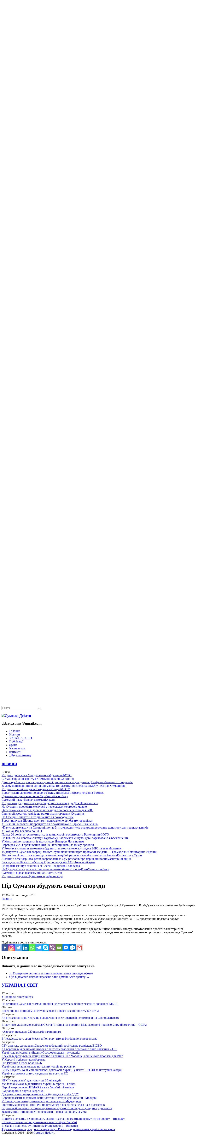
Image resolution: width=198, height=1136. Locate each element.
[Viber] (52, 947)
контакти (15, 751)
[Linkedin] (25, 947)
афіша (13, 744)
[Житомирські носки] (99, 89)
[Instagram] (11, 947)
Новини (14, 734)
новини (9, 763)
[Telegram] (38, 947)
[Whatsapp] (32, 947)
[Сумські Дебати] (16, 716)
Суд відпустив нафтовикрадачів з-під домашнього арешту (49, 976)
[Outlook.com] (72, 947)
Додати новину (20, 755)
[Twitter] (18, 947)
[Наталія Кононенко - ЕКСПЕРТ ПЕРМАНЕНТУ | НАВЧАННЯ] (99, 119)
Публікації (16, 741)
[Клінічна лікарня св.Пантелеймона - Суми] (99, 29)
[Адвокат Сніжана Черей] (99, 59)
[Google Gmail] (79, 947)
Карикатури (17, 748)
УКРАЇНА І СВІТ (20, 738)
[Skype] (45, 947)
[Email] (59, 947)
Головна (14, 731)
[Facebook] (5, 947)
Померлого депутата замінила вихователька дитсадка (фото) (51, 973)
